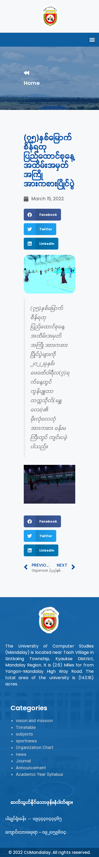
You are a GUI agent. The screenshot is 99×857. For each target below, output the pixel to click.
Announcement (31, 767)
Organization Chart (34, 747)
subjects (24, 734)
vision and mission (34, 720)
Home (32, 83)
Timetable (26, 727)
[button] (92, 39)
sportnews (26, 740)
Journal (23, 760)
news (21, 754)
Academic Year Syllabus (39, 774)
